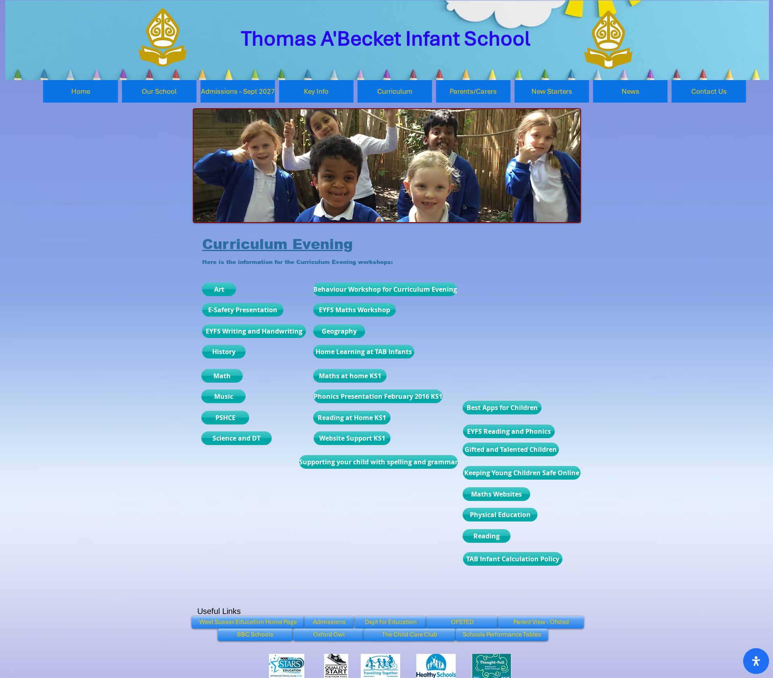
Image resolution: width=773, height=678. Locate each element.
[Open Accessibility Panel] (756, 661)
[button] (159, 91)
